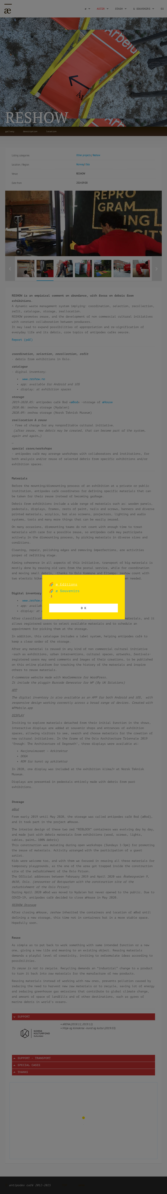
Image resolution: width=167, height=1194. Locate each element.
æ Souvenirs (66, 591)
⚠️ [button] (51, 596)
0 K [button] (83, 608)
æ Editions (66, 584)
